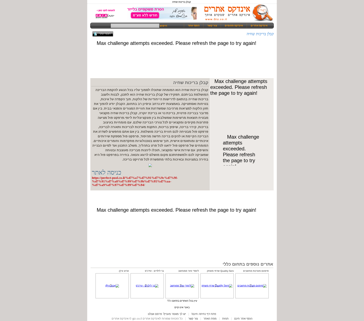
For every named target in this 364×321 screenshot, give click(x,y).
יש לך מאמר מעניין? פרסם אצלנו (167, 314)
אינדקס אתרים (259, 25)
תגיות (225, 318)
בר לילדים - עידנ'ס (154, 271)
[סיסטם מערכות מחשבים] (251, 285)
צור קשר (212, 25)
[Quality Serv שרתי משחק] (217, 285)
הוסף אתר (193, 25)
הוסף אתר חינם (243, 318)
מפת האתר (210, 318)
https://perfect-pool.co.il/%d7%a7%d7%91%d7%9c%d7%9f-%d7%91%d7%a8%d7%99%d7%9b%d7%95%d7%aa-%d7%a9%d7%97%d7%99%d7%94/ (135, 181)
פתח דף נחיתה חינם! (203, 314)
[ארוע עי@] (112, 285)
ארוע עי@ (124, 271)
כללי (169, 300)
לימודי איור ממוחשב (188, 271)
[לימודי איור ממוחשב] (182, 285)
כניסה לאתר (106, 172)
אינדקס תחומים (234, 25)
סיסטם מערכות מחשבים (256, 271)
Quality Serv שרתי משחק (220, 271)
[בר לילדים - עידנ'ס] (147, 285)
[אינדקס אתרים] (237, 21)
